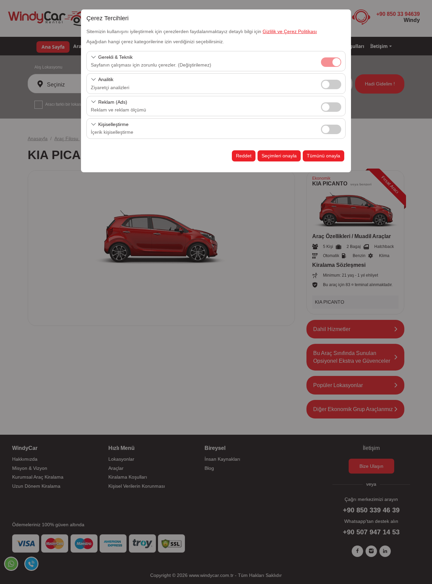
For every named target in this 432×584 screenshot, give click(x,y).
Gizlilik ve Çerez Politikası (290, 31)
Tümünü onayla (323, 155)
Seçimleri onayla (279, 155)
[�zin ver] (331, 83)
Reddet (243, 155)
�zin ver (331, 84)
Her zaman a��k (331, 62)
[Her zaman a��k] (331, 61)
